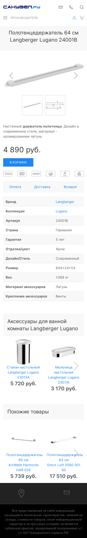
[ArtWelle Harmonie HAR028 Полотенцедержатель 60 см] (23, 439)
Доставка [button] (42, 187)
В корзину (18, 162)
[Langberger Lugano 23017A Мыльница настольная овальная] (63, 352)
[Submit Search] (82, 7)
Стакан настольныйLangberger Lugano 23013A (23, 372)
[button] (5, 17)
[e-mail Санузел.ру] (60, 7)
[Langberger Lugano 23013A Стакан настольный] (23, 352)
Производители (24, 18)
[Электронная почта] (67, 492)
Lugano (62, 211)
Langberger (65, 202)
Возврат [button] (70, 187)
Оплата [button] (15, 187)
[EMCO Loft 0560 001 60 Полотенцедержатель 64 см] (63, 439)
